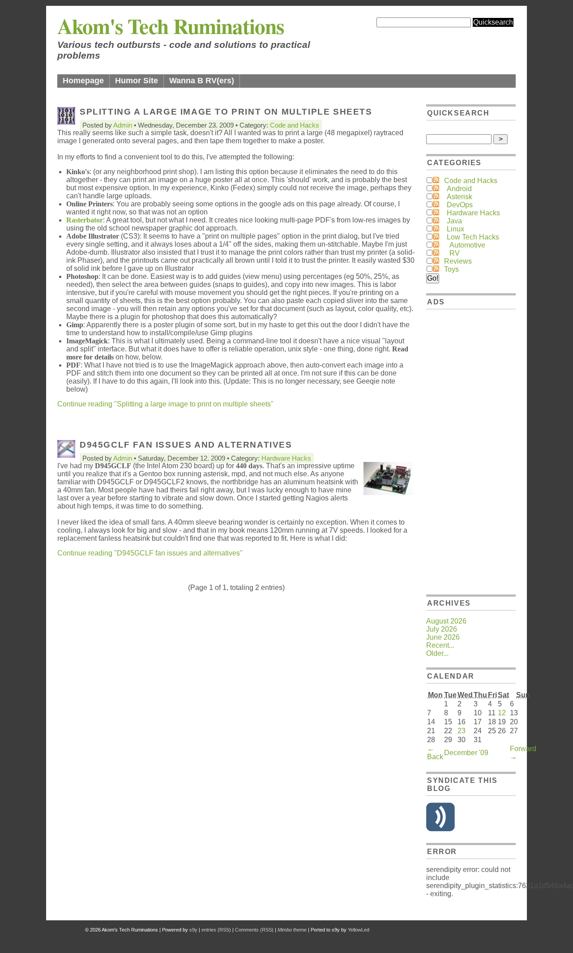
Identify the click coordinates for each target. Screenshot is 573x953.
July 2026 (441, 629)
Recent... (440, 645)
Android (459, 188)
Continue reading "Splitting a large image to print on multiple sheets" (165, 404)
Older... (437, 653)
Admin (122, 125)
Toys (451, 269)
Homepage (83, 80)
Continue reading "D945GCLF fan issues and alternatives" (150, 553)
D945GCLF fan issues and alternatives (186, 444)
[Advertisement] (471, 450)
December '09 (466, 752)
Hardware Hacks (286, 458)
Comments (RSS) (254, 929)
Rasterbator (84, 220)
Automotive (467, 245)
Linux (455, 229)
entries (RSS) (216, 929)
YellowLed (358, 929)
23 (462, 731)
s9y (193, 929)
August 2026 (446, 621)
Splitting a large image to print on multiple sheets (226, 111)
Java (454, 221)
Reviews (458, 261)
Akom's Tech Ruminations (170, 25)
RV (454, 253)
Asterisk (459, 197)
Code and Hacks (294, 125)
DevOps (460, 205)
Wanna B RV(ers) (201, 80)
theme (292, 929)
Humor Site (136, 80)
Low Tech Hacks (473, 237)
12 (502, 713)
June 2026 (443, 637)
